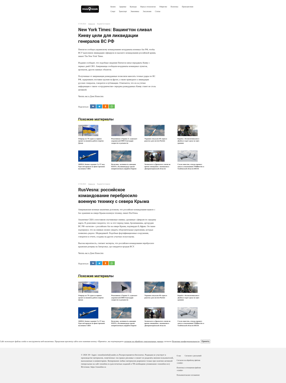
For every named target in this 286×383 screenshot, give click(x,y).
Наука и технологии (148, 7)
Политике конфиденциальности (186, 341)
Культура (133, 7)
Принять (205, 341)
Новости (91, 24)
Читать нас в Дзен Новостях (91, 96)
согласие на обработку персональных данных (143, 341)
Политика (174, 7)
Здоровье (122, 7)
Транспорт (123, 11)
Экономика (134, 11)
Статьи (157, 11)
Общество (163, 7)
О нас (179, 356)
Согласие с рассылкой (193, 356)
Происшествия (187, 7)
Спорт (112, 11)
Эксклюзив (147, 11)
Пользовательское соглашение (188, 375)
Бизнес (113, 7)
